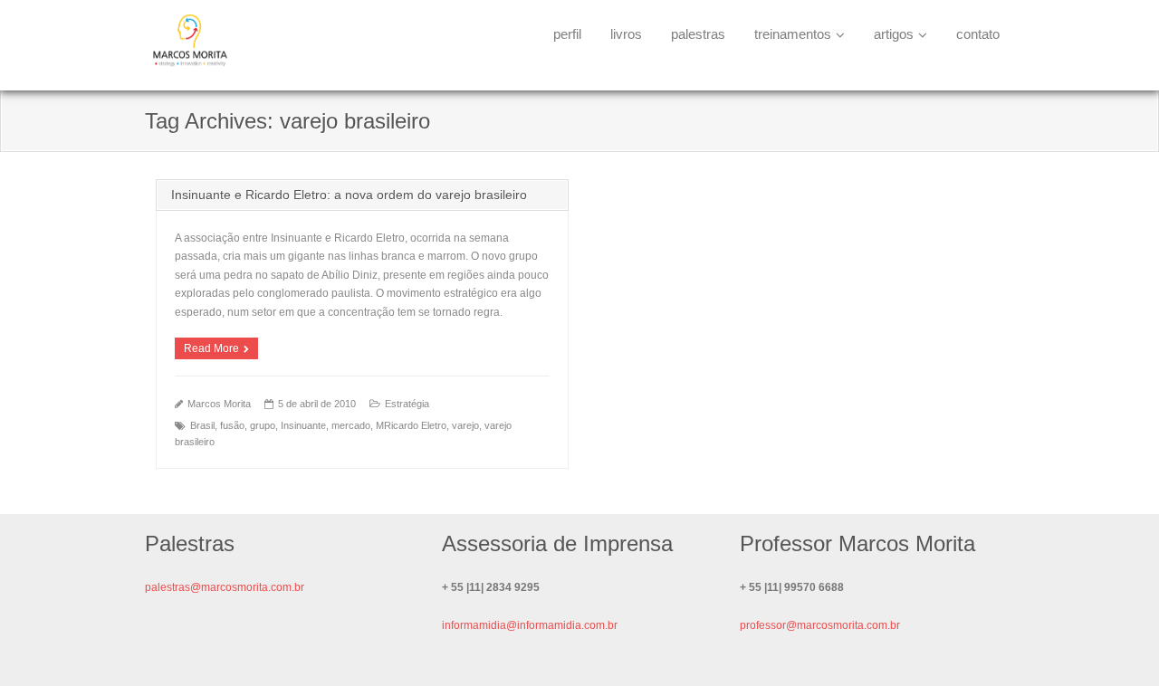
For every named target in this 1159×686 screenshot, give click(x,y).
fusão (232, 425)
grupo (262, 425)
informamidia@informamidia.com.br (530, 625)
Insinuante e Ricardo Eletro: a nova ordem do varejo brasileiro (349, 194)
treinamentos (792, 34)
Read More (211, 348)
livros (626, 34)
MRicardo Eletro (411, 425)
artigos (894, 34)
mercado (350, 425)
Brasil (202, 425)
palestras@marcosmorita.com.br (224, 587)
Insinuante (303, 425)
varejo (465, 425)
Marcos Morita (219, 403)
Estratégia (407, 403)
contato (978, 34)
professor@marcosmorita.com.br (820, 625)
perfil (567, 34)
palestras (698, 34)
